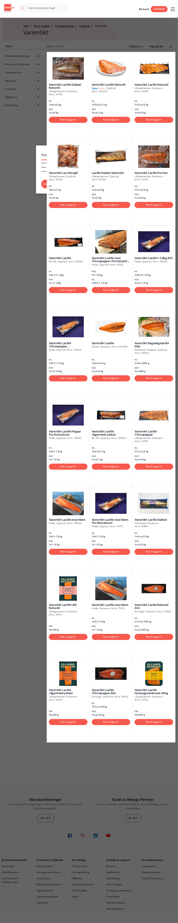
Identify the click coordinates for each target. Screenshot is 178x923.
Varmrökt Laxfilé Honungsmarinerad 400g (151, 692)
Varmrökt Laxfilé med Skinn (67, 519)
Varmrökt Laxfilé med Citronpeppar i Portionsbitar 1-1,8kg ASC (111, 260)
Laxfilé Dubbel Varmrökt (108, 173)
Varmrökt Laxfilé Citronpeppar (146, 433)
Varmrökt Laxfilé (60, 258)
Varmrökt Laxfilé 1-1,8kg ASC (154, 258)
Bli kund (144, 9)
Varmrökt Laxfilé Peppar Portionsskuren (65, 433)
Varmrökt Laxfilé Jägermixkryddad (104, 433)
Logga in (159, 9)
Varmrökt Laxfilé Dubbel (151, 519)
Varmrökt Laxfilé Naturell (109, 84)
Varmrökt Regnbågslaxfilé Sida (152, 345)
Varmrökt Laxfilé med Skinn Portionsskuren (110, 521)
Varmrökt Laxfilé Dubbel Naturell (65, 86)
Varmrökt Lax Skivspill (63, 173)
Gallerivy (135, 46)
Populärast (156, 46)
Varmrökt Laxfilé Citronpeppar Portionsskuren (60, 345)
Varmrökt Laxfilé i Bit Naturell (63, 606)
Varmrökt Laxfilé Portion (151, 173)
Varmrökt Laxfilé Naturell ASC (151, 606)
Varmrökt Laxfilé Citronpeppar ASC (104, 692)
